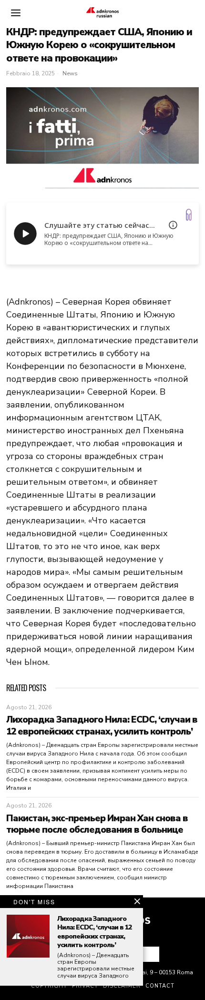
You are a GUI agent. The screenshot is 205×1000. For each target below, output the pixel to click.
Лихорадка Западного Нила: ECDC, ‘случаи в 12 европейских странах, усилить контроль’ (101, 725)
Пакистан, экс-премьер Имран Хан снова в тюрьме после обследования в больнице (97, 824)
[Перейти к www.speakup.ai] (189, 215)
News (70, 73)
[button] (148, 954)
